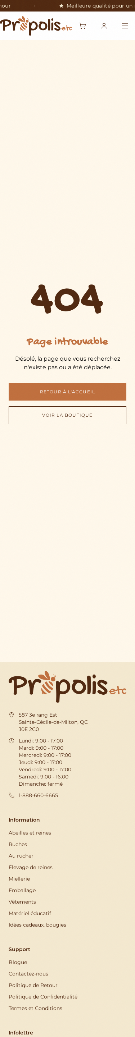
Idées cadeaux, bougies (37, 925)
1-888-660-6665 (38, 795)
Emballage (22, 890)
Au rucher (21, 856)
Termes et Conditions (35, 1008)
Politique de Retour (33, 985)
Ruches (18, 844)
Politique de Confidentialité (43, 996)
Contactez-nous (28, 973)
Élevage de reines (31, 867)
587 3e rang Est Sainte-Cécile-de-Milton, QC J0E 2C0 (53, 722)
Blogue (18, 962)
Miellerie (19, 879)
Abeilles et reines (30, 833)
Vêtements (22, 902)
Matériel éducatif (30, 913)
